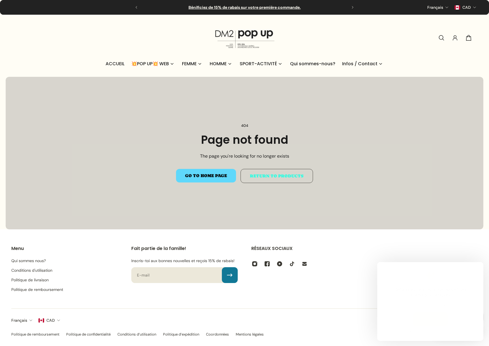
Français (19, 320)
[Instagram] (254, 264)
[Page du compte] (455, 38)
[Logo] (244, 38)
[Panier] (468, 38)
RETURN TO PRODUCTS (277, 176)
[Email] (304, 264)
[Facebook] (267, 264)
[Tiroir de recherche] (441, 38)
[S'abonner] (230, 275)
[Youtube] (279, 264)
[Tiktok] (292, 264)
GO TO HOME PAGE (206, 175)
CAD (50, 320)
